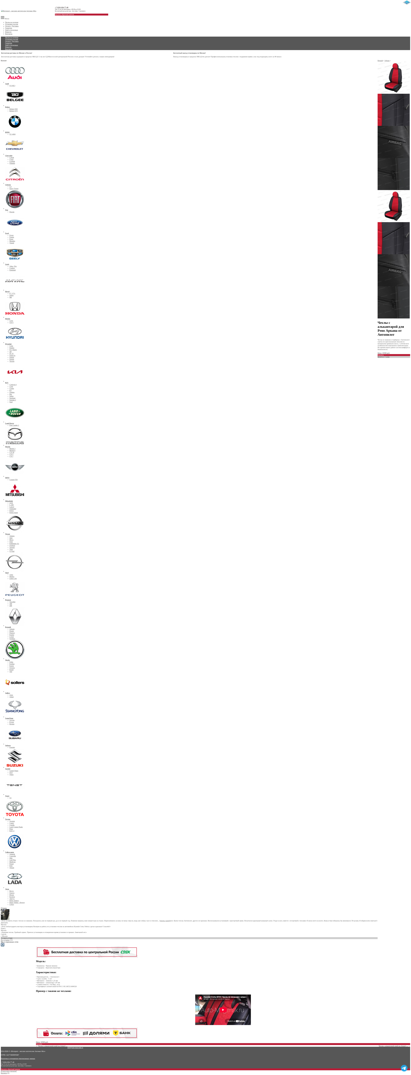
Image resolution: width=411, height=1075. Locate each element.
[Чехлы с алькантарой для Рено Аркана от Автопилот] (394, 93)
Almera (11, 536)
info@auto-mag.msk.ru (75, 1048)
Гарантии (8, 28)
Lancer (11, 507)
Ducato (11, 212)
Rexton (11, 724)
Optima (11, 392)
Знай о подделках (11, 30)
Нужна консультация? (9, 1071)
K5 (10, 390)
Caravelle (12, 856)
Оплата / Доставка (12, 26)
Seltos (11, 396)
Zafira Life (13, 578)
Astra (11, 575)
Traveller (12, 602)
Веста (11, 891)
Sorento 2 (12, 400)
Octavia (12, 668)
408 (10, 606)
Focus (11, 235)
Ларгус (12, 899)
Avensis (12, 821)
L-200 (11, 505)
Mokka (11, 577)
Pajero (11, 511)
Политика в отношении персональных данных (18, 1058)
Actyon (11, 720)
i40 (10, 352)
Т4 (10, 798)
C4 (10, 187)
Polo (11, 866)
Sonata (11, 359)
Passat (11, 864)
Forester (12, 747)
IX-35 (11, 354)
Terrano (12, 547)
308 (10, 604)
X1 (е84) (12, 134)
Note (11, 542)
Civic (11, 321)
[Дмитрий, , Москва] (5, 919)
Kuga (11, 239)
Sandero (12, 639)
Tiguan (11, 868)
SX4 (11, 773)
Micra (11, 540)
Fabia (11, 662)
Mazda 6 (12, 450)
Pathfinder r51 (14, 544)
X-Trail (11, 551)
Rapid (11, 670)
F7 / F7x (12, 293)
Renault (380, 61)
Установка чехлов (11, 24)
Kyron (11, 722)
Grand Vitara (13, 771)
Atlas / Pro (13, 266)
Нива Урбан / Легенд (17, 902)
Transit (11, 243)
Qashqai (12, 545)
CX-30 (11, 452)
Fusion (11, 237)
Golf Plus (12, 860)
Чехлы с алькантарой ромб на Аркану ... (52, 1046)
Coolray (12, 268)
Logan (11, 637)
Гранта (11, 893)
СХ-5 (11, 454)
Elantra (11, 348)
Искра (11, 895)
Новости (8, 32)
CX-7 (11, 456)
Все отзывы (5, 940)
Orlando (12, 163)
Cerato (11, 388)
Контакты (8, 34)
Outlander (12, 509)
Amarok (12, 854)
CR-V (11, 322)
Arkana (11, 629)
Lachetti (12, 161)
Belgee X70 (13, 111)
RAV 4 (11, 831)
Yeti (10, 672)
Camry (11, 823)
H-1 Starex (13, 350)
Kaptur (11, 635)
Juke (11, 538)
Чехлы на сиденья (11, 22)
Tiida (11, 549)
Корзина (4, 1073)
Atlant (11, 697)
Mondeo (12, 241)
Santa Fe (12, 355)
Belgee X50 (13, 109)
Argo (11, 695)
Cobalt (11, 157)
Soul (11, 402)
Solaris (11, 357)
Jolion (11, 295)
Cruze (11, 159)
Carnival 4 (12, 385)
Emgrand (12, 270)
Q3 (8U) (12, 86)
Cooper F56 (13, 480)
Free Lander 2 (14, 425)
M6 (10, 297)
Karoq (11, 666)
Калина (12, 897)
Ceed (11, 386)
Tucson (11, 361)
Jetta (10, 858)
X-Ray (11, 904)
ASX (11, 503)
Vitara (11, 774)
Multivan (12, 862)
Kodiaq (11, 664)
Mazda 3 (12, 449)
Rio (10, 394)
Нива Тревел (14, 901)
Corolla (11, 825)
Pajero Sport (13, 513)
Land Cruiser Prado (16, 827)
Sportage (12, 398)
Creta (11, 346)
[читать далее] (164, 921)
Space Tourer (13, 189)
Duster (11, 631)
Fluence (12, 633)
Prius (11, 829)
